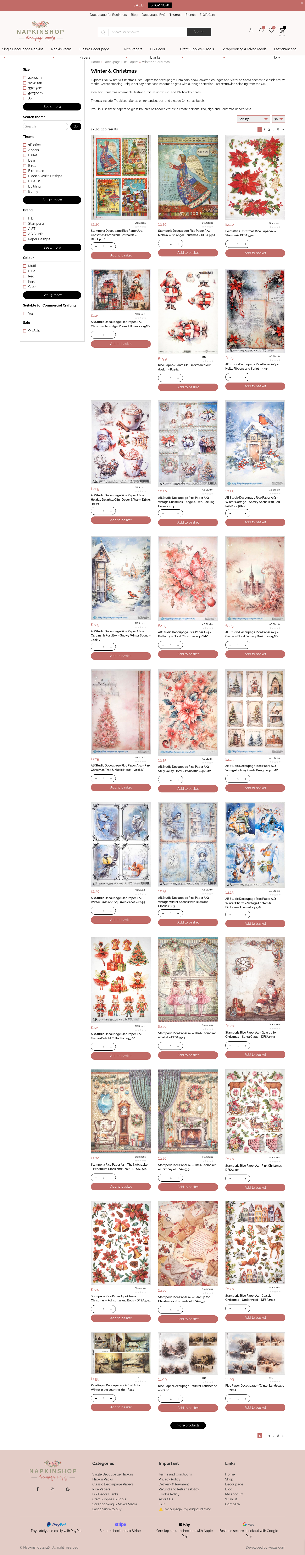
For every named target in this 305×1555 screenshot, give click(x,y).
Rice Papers (133, 49)
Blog (134, 15)
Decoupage (234, 1484)
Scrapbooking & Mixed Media (244, 49)
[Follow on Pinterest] (68, 1489)
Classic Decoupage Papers (94, 50)
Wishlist (231, 1499)
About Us (166, 1499)
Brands (190, 15)
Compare (232, 1504)
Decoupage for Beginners (108, 15)
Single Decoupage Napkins (22, 49)
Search (199, 32)
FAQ (162, 1504)
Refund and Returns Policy (179, 1489)
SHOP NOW (160, 5)
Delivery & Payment (174, 1484)
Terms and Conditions (175, 1474)
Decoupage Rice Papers (121, 62)
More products (188, 1425)
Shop (229, 1479)
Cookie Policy (169, 1494)
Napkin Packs (61, 49)
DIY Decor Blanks (157, 50)
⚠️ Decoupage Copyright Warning (185, 1509)
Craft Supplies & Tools (197, 49)
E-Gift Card (207, 15)
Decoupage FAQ (153, 15)
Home (95, 62)
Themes (175, 15)
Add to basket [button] (121, 255)
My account (234, 1494)
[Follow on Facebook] (37, 1489)
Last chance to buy (285, 50)
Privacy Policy (169, 1479)
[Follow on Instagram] (52, 1489)
